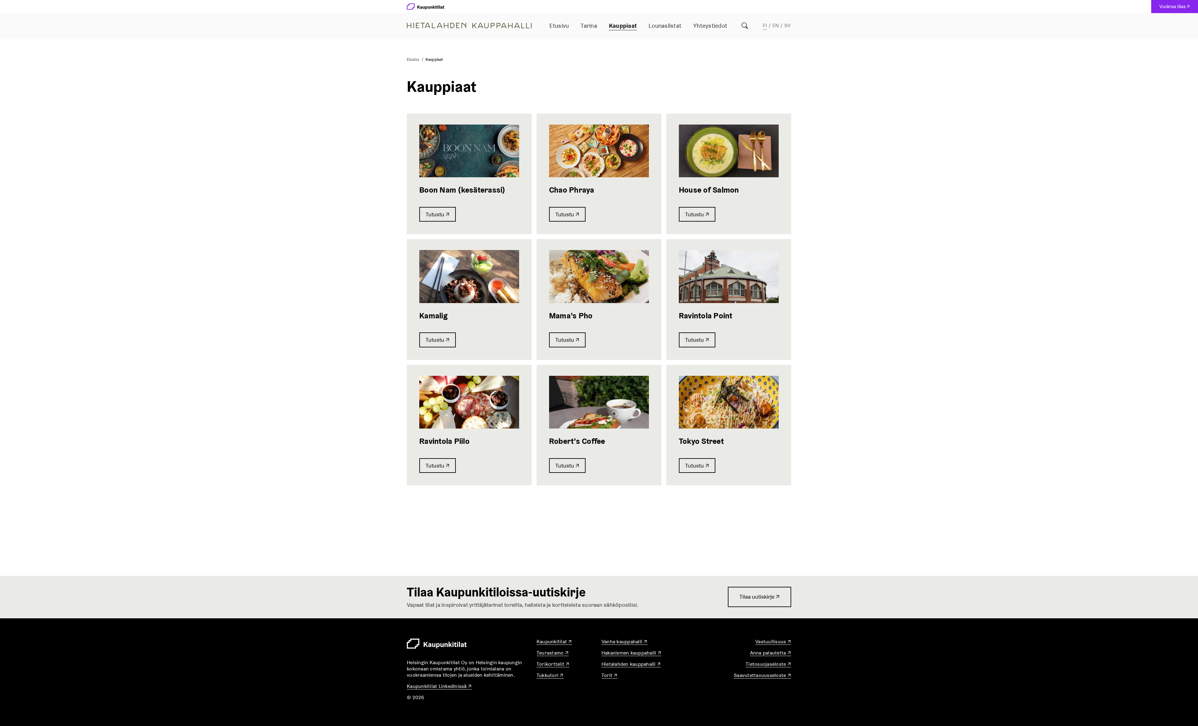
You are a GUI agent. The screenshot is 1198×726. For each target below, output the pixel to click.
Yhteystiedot (710, 25)
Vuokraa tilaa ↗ (1176, 8)
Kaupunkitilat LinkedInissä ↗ (439, 686)
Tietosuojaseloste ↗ (768, 664)
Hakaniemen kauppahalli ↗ (631, 653)
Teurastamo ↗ (553, 653)
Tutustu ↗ (438, 214)
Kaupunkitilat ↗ (554, 641)
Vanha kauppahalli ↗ (624, 641)
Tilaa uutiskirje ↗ (759, 600)
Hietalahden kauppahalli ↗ (631, 664)
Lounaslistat (665, 25)
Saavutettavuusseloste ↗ (762, 675)
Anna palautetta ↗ (770, 653)
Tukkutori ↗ (550, 675)
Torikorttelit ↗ (553, 664)
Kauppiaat (623, 25)
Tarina (589, 25)
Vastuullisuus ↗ (773, 641)
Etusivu (559, 25)
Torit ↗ (609, 675)
